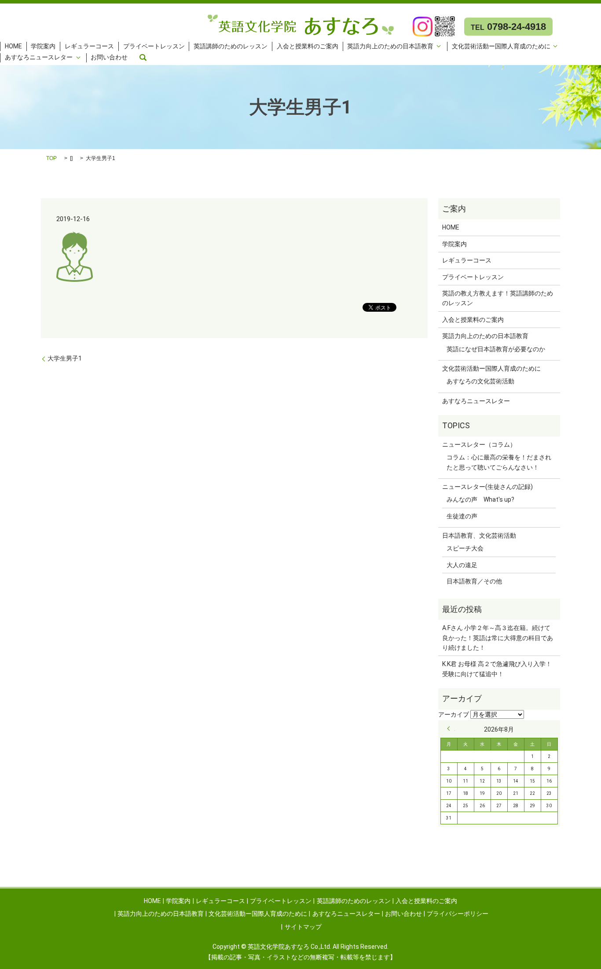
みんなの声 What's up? (480, 499)
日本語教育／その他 (474, 581)
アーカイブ (453, 714)
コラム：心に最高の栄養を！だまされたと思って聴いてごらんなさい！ (499, 462)
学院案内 (43, 46)
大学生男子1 (65, 358)
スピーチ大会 (465, 548)
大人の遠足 (462, 564)
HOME (13, 46)
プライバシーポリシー (457, 913)
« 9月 (451, 728)
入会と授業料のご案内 (307, 46)
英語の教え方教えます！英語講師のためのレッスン (497, 298)
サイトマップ (303, 926)
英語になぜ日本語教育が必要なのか (496, 349)
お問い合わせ (109, 57)
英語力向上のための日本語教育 (390, 46)
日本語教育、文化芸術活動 (479, 535)
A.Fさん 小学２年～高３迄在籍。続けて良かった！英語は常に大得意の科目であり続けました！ (497, 637)
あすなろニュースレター (39, 57)
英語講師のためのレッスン (231, 46)
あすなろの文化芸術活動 (480, 381)
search (143, 57)
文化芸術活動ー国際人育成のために (501, 46)
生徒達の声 (462, 516)
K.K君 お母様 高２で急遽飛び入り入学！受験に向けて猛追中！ (497, 668)
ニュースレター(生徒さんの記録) (487, 486)
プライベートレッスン (154, 46)
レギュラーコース (89, 46)
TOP (51, 158)
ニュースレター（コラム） (479, 444)
